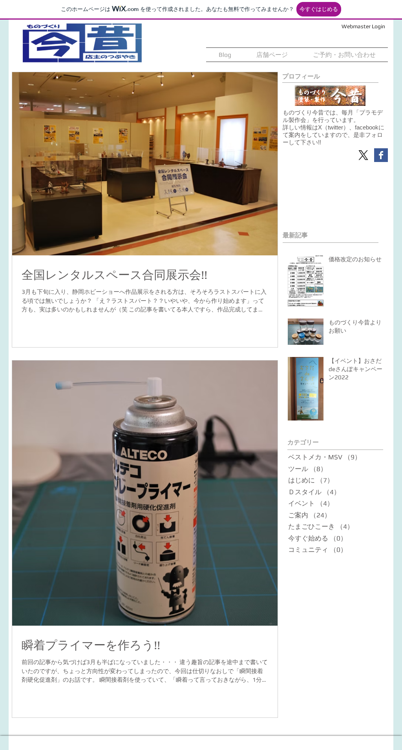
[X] (363, 155)
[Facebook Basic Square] (381, 155)
